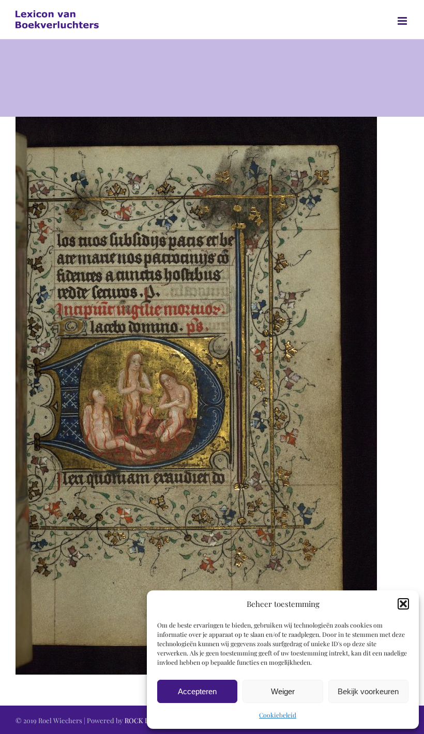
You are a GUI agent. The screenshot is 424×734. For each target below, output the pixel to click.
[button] (403, 604)
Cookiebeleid (277, 715)
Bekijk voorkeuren (368, 691)
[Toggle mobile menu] (403, 20)
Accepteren (197, 691)
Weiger (283, 691)
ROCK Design (145, 720)
